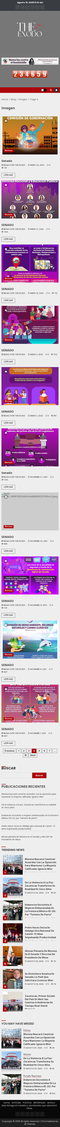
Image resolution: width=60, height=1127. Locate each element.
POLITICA (27, 1102)
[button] (51, 90)
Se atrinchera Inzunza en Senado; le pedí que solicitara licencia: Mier (39, 977)
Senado (6, 161)
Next (33, 755)
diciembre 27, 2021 (38, 477)
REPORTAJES (39, 1102)
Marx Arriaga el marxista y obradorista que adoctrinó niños (29, 1107)
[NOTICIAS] (22, 7)
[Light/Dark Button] (44, 90)
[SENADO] (30, 199)
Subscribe (56, 90)
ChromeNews (48, 1121)
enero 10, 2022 (37, 293)
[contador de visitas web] (30, 74)
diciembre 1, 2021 (38, 733)
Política (26, 1030)
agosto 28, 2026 (35, 961)
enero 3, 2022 (36, 354)
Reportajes (36, 1076)
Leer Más (8, 175)
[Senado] (30, 135)
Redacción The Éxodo (14, 165)
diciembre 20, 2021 (38, 541)
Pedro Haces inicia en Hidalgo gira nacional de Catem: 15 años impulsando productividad (28, 827)
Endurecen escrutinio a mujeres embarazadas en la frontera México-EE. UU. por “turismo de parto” (29, 816)
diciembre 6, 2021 (38, 669)
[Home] (17, 7)
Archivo (51, 1102)
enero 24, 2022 (37, 165)
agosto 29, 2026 (34, 1093)
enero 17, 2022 (37, 229)
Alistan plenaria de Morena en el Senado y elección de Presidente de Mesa (26, 838)
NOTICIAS (16, 1102)
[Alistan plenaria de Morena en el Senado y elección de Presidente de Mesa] (13, 956)
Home (6, 1102)
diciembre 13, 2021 (38, 605)
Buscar (8, 768)
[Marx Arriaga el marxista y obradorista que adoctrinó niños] (42, 7)
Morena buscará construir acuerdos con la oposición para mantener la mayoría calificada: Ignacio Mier (28, 795)
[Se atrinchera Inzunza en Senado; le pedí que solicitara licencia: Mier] (13, 979)
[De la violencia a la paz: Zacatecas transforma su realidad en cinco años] (13, 888)
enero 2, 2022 (36, 416)
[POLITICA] (27, 7)
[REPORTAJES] (32, 7)
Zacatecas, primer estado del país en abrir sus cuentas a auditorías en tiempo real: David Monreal (40, 1002)
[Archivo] (37, 7)
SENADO (7, 225)
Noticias (8, 151)
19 (25, 755)
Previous (9, 750)
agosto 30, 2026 (35, 893)
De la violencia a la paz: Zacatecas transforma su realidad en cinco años (28, 806)
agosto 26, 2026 (35, 984)
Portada (27, 1076)
